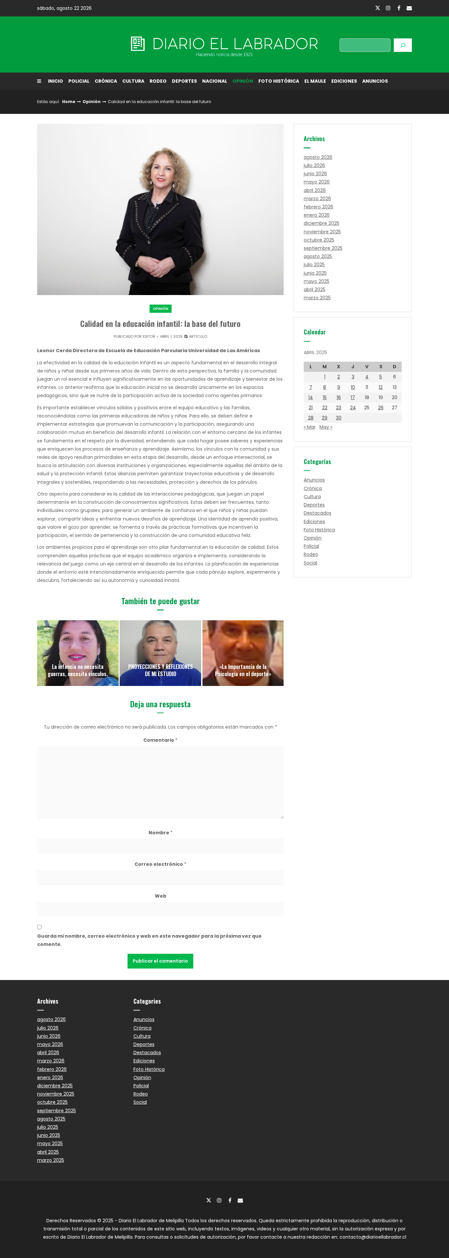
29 (324, 418)
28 (311, 418)
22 (324, 407)
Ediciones (344, 81)
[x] (377, 8)
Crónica (106, 81)
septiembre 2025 (323, 248)
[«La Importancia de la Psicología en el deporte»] (243, 653)
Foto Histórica (278, 81)
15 (325, 397)
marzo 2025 (317, 297)
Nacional (214, 81)
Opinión (242, 81)
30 (339, 418)
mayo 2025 (316, 281)
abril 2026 (315, 190)
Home (68, 101)
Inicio (55, 81)
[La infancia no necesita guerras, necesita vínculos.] (78, 653)
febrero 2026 (318, 206)
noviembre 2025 (322, 231)
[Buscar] (403, 45)
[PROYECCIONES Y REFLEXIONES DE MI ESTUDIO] (160, 653)
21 (311, 407)
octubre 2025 (319, 240)
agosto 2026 (318, 157)
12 (381, 387)
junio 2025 (315, 273)
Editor (149, 336)
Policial (78, 81)
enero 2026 (317, 215)
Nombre (161, 832)
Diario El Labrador (94, 44)
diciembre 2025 (321, 223)
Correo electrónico (160, 864)
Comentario (160, 740)
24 (353, 407)
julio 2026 (314, 165)
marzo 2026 (317, 198)
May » (325, 427)
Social (310, 563)
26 (381, 407)
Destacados (317, 513)
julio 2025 (314, 264)
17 (353, 397)
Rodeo (158, 81)
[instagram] (388, 8)
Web (160, 896)
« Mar (310, 427)
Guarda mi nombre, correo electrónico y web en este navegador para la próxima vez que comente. (149, 940)
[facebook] (398, 8)
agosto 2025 (318, 256)
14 (310, 397)
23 (338, 407)
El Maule (315, 81)
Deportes (184, 81)
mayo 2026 (317, 182)
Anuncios (375, 81)
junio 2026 (315, 173)
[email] (409, 8)
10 (353, 387)
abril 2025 (314, 289)
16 (339, 397)
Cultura (133, 81)
